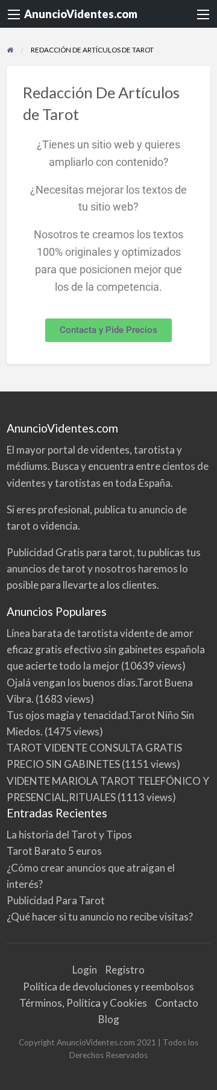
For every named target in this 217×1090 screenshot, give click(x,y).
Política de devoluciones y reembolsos (108, 986)
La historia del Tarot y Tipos (69, 834)
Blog (108, 1019)
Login (84, 969)
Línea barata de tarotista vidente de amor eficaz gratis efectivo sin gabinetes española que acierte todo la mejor (106, 649)
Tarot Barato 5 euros (54, 850)
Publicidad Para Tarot (56, 900)
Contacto (176, 1003)
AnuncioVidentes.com (80, 14)
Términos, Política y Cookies (83, 1003)
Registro (125, 969)
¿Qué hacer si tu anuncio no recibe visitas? (100, 916)
